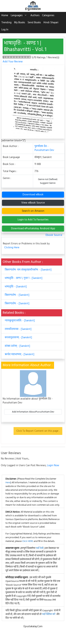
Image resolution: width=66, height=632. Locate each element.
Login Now (53, 465)
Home (4, 15)
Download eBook (33, 194)
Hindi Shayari (50, 22)
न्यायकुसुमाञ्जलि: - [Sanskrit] (20, 320)
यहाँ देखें (40, 548)
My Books (19, 22)
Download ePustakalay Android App (33, 228)
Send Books (34, 22)
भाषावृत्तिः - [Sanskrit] (16, 287)
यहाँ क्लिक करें (48, 614)
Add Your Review (13, 62)
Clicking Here (11, 248)
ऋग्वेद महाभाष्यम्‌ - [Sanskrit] (19, 354)
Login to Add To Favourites (33, 220)
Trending (6, 22)
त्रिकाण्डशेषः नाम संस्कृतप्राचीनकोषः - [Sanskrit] (28, 270)
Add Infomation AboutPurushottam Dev (33, 412)
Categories (48, 15)
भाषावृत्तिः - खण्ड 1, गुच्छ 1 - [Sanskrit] (23, 278)
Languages (17, 15)
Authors (34, 15)
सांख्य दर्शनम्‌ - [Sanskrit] (17, 346)
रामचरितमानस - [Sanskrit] (18, 329)
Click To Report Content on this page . (37, 431)
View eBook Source (33, 202)
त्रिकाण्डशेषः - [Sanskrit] (17, 295)
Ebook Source (54, 235)
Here (7, 483)
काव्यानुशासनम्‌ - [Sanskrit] (18, 337)
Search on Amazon (33, 211)
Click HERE (27, 541)
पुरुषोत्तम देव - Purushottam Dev (44, 148)
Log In (4, 30)
